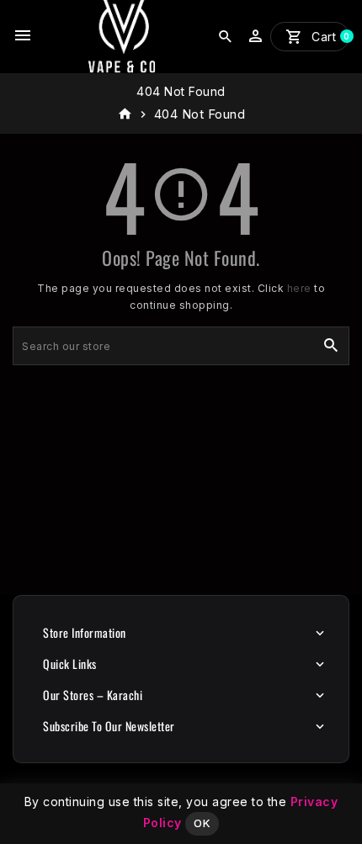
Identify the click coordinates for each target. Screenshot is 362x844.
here (299, 288)
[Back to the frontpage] (125, 114)
